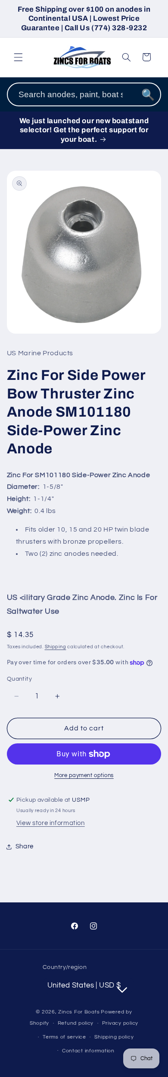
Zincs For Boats (79, 1012)
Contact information (88, 1050)
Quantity (19, 679)
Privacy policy (120, 1023)
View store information (50, 823)
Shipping (55, 646)
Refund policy (76, 1023)
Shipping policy (114, 1037)
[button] (18, 57)
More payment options (84, 775)
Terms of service (64, 1037)
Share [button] (25, 846)
